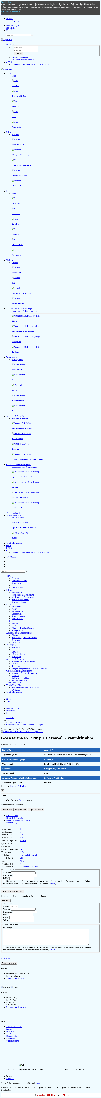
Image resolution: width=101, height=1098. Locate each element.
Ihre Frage (7, 927)
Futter (8, 191)
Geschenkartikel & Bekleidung (19, 464)
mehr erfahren (15, 12)
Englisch (15, 21)
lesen (53, 883)
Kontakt (9, 30)
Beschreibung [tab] (12, 815)
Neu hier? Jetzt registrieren (23, 60)
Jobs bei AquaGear (14, 1026)
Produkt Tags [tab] (11, 823)
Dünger (15, 635)
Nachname (8, 875)
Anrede (6, 906)
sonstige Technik (19, 630)
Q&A (8, 545)
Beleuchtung (17, 623)
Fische (14, 585)
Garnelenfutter (18, 611)
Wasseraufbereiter (19, 654)
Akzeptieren (5, 12)
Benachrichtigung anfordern (12, 891)
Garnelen (15, 578)
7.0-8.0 (23, 861)
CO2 (14, 626)
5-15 (21, 835)
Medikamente (17, 647)
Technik (9, 260)
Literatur (15, 675)
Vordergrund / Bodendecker (23, 597)
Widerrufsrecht (12, 1041)
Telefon (6, 920)
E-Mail (6, 878)
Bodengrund (17, 640)
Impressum (10, 1038)
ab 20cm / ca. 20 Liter (29, 867)
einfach (23, 840)
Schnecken (16, 583)
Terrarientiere (17, 588)
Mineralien (16, 649)
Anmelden (18, 53)
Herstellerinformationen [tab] (16, 818)
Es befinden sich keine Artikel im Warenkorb (30, 64)
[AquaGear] (6, 39)
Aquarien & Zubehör (15, 416)
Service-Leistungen (14, 543)
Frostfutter (16, 609)
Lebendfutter (17, 614)
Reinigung (16, 666)
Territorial (24, 855)
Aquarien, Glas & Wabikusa (23, 661)
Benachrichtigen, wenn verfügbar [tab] (20, 820)
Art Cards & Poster (19, 680)
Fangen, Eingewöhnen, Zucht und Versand (29, 668)
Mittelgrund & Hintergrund (23, 595)
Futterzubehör (17, 618)
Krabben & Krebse (19, 580)
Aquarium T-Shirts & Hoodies (24, 673)
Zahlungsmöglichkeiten (16, 1007)
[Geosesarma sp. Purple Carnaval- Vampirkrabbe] (22, 731)
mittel (22, 858)
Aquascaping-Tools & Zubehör (24, 637)
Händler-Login (12, 25)
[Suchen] (32, 35)
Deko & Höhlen (18, 664)
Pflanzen (10, 132)
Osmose (15, 652)
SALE (9, 548)
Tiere (8, 73)
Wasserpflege (11, 357)
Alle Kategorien (13, 557)
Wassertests (16, 656)
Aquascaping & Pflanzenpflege (19, 309)
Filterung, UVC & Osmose (23, 628)
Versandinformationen (15, 978)
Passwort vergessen (20, 57)
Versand (23, 800)
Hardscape (16, 642)
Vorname (7, 873)
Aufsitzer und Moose (20, 599)
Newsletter (10, 28)
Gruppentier (33, 855)
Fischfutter (16, 607)
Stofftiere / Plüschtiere (21, 678)
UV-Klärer (16, 690)
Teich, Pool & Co (13, 513)
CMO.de (65, 1095)
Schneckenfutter (18, 616)
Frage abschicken (9, 963)
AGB (8, 1034)
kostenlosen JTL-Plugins (47, 1095)
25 (21, 849)
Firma (5, 914)
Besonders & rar (18, 592)
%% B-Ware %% (13, 515)
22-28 (22, 852)
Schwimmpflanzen (19, 602)
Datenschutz (6, 958)
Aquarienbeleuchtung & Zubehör (25, 687)
